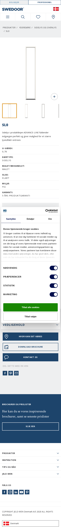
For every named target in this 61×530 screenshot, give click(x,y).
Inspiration (9, 460)
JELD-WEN (7, 473)
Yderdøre (25, 27)
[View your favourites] (38, 17)
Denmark (14, 523)
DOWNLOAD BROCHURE (30, 346)
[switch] (54, 277)
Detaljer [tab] (30, 219)
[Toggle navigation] (7, 17)
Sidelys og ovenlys (45, 27)
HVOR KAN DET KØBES (30, 336)
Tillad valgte (30, 316)
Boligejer (14, 2)
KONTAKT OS (30, 357)
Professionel (45, 2)
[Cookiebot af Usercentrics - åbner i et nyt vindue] (45, 211)
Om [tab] (50, 219)
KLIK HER (30, 426)
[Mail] (16, 373)
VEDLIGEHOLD (14, 325)
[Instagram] (10, 492)
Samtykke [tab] (11, 219)
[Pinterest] (10, 373)
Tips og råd (9, 467)
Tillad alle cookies (30, 307)
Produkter (9, 27)
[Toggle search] (22, 17)
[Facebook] (5, 373)
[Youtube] (21, 492)
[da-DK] (56, 9)
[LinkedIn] (15, 492)
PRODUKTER (8, 453)
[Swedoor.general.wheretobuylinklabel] (53, 17)
